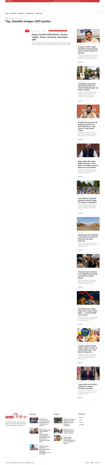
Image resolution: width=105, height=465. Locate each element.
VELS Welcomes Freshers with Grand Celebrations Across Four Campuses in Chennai (70, 1)
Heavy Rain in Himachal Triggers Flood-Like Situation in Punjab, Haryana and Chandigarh (69, 422)
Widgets (92, 462)
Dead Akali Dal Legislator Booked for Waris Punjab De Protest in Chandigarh (87, 200)
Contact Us (97, 462)
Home (6, 18)
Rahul (44, 30)
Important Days (62, 30)
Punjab (80, 419)
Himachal (81, 422)
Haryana (81, 417)
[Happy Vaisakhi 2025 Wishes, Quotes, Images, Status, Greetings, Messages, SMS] (18, 40)
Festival (56, 30)
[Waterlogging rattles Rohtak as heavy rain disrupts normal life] (58, 430)
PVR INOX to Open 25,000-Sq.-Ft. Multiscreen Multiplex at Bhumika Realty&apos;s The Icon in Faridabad (45, 450)
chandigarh (81, 424)
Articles (51, 30)
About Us (88, 462)
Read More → (81, 62)
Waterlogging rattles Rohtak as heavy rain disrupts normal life (69, 431)
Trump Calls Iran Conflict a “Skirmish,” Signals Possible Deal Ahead (88, 386)
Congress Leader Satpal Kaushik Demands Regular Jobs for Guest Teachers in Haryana (69, 440)
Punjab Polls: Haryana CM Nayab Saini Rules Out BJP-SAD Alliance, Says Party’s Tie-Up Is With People (87, 126)
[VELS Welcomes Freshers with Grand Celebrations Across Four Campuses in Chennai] (34, 420)
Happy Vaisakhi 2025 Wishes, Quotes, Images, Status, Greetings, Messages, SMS (50, 37)
